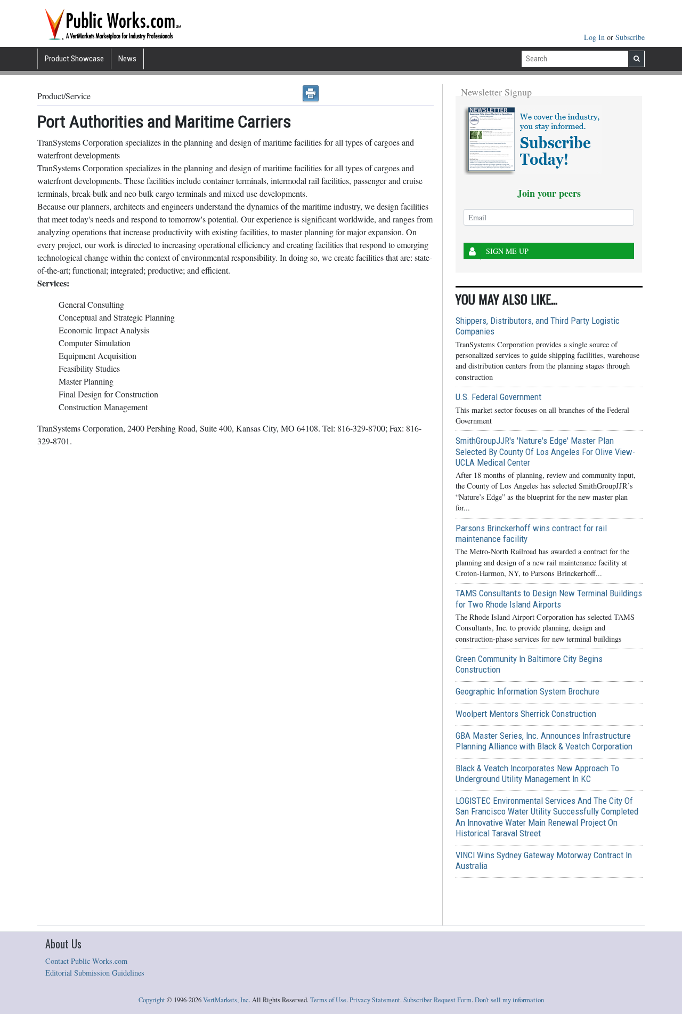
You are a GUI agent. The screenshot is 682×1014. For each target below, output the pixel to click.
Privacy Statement (375, 999)
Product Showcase (74, 58)
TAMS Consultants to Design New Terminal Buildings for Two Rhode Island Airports (549, 598)
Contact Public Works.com (86, 961)
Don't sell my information (509, 999)
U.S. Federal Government (498, 397)
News (127, 58)
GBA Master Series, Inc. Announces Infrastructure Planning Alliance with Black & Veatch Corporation (544, 741)
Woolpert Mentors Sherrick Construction (526, 713)
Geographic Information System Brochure (527, 691)
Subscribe (630, 37)
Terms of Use (328, 999)
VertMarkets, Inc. (226, 999)
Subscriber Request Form (437, 999)
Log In (595, 37)
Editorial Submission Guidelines (94, 973)
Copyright (152, 999)
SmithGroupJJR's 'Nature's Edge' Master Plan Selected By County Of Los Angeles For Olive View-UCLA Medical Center (545, 451)
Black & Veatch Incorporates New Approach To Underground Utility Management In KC (537, 773)
